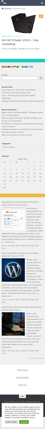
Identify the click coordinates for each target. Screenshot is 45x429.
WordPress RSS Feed (38, 358)
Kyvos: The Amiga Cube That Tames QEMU (18, 95)
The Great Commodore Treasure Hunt (16, 93)
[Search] (41, 78)
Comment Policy (22, 377)
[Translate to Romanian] (23, 67)
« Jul (3, 188)
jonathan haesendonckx (11, 129)
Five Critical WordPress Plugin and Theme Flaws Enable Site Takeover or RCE (20, 254)
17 (5, 177)
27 (22, 181)
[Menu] (42, 3)
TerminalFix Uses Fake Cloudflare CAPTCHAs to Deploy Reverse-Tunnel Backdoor (20, 203)
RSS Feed (22, 385)
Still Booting (6, 98)
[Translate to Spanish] (6, 67)
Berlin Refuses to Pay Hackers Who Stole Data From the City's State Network (22, 308)
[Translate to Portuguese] (9, 67)
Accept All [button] (24, 422)
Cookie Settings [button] (11, 422)
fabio (3, 112)
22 (34, 177)
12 (17, 173)
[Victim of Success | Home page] (5, 3)
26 (17, 181)
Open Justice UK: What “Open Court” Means (19, 90)
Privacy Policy (22, 370)
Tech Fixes (6, 36)
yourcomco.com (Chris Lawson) (20, 135)
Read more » (10, 242)
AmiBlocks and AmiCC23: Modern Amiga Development (22, 101)
